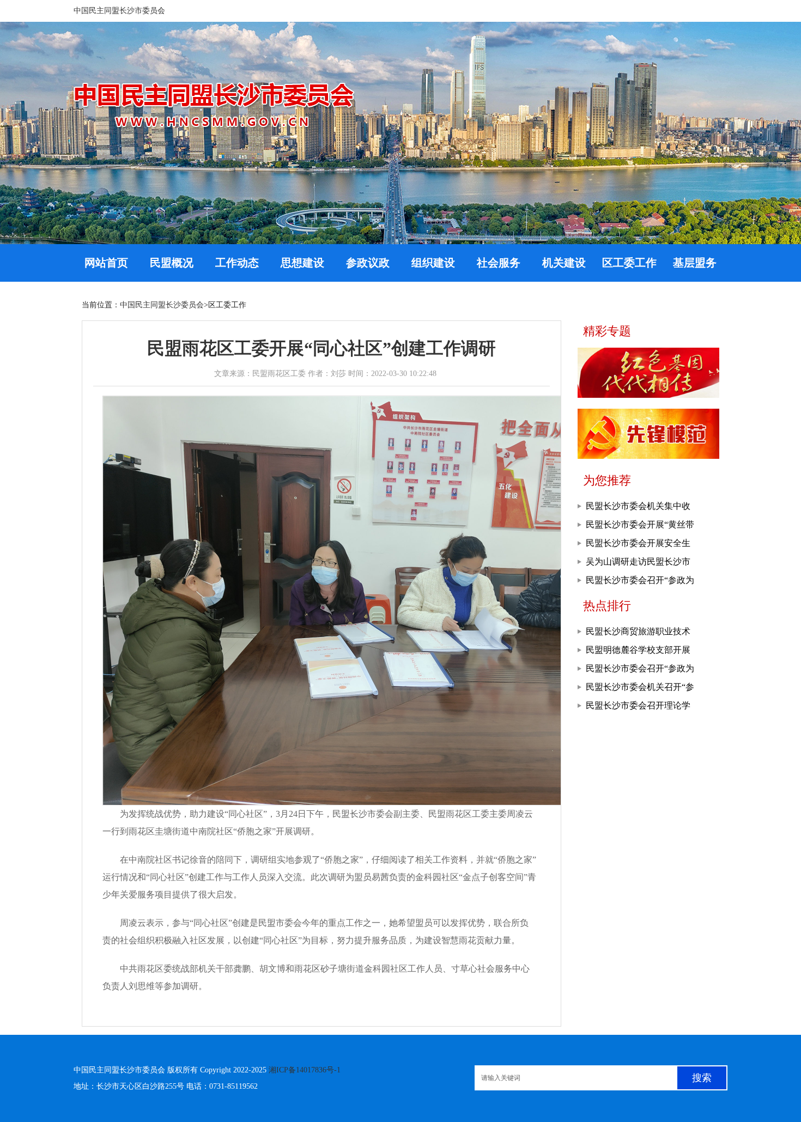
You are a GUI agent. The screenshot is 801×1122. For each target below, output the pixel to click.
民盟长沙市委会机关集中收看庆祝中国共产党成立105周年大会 (640, 508)
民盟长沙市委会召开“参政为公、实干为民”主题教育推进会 (640, 582)
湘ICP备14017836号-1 (305, 1070)
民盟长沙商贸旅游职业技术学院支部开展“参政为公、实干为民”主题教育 (640, 634)
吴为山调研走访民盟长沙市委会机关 (638, 564)
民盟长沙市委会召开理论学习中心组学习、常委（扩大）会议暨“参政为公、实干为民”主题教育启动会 (640, 708)
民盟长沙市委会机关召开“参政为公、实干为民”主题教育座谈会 (640, 689)
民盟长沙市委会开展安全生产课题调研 (638, 545)
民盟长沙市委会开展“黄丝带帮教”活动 (640, 527)
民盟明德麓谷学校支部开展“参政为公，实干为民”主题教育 (638, 652)
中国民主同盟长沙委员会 (162, 305)
